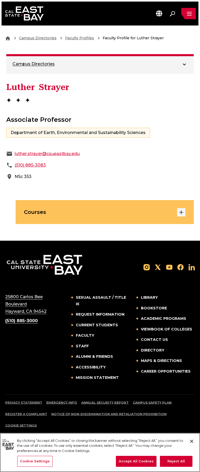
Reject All (176, 461)
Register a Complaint (26, 414)
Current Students (97, 325)
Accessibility (91, 367)
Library (149, 297)
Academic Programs (163, 318)
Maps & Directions (161, 360)
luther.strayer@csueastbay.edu (47, 153)
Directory (152, 350)
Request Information (100, 314)
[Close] (191, 441)
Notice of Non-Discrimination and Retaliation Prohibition (109, 414)
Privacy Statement (23, 403)
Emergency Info (61, 403)
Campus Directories (38, 38)
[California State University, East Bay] (44, 264)
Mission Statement (97, 377)
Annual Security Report (105, 403)
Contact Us (154, 339)
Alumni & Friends (94, 356)
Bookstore (154, 308)
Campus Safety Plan (152, 403)
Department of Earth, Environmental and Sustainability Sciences (78, 132)
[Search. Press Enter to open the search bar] (172, 13)
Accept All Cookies (136, 461)
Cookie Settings (21, 426)
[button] (159, 13)
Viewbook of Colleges (166, 329)
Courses (35, 212)
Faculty (85, 335)
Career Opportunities (166, 371)
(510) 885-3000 (21, 320)
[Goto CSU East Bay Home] (7, 38)
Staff (82, 346)
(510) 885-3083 (30, 165)
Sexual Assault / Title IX (101, 300)
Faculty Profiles (79, 38)
